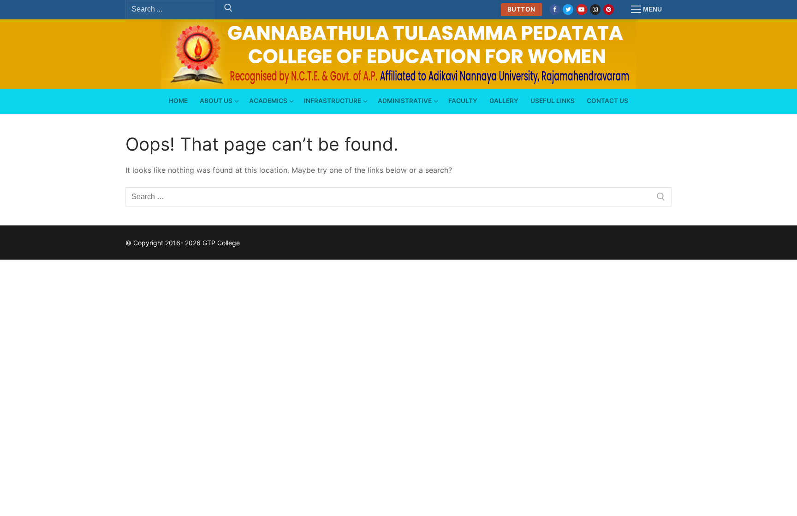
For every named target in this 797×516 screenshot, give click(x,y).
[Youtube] (581, 9)
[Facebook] (554, 9)
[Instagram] (595, 9)
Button (521, 9)
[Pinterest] (608, 9)
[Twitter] (568, 9)
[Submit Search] (228, 9)
